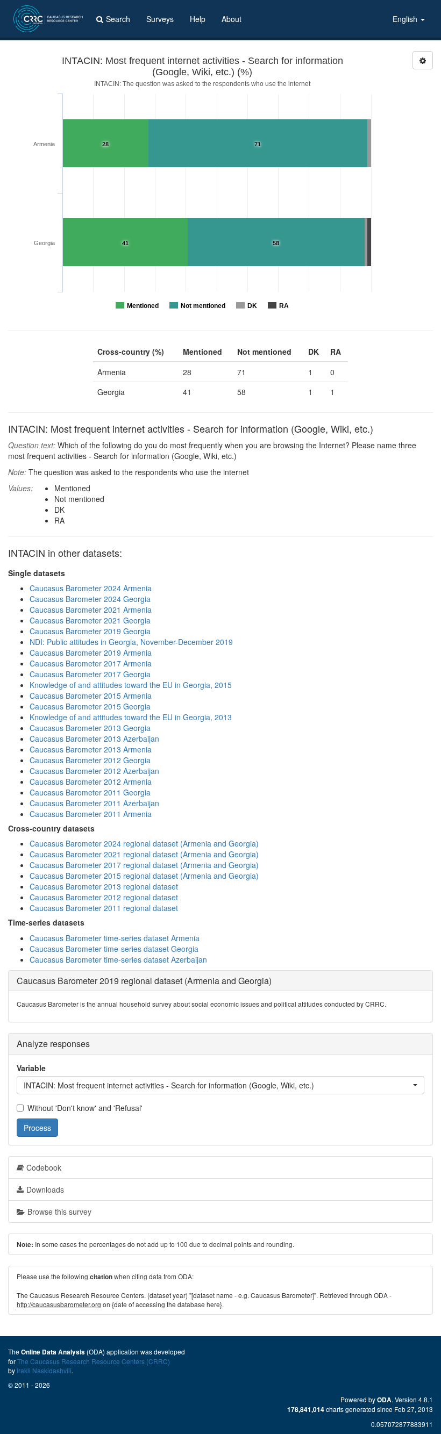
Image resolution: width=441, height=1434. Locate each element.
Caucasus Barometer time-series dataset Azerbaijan (118, 959)
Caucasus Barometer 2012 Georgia (90, 760)
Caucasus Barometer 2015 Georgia (90, 706)
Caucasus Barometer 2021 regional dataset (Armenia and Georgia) (144, 854)
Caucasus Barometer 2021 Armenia (91, 609)
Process (37, 1127)
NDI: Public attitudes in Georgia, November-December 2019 (131, 641)
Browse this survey (59, 1211)
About (231, 18)
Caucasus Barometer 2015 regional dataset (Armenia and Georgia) (144, 875)
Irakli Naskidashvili (44, 1370)
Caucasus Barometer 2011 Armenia (91, 813)
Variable (31, 1068)
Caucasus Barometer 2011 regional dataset (104, 907)
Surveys (160, 18)
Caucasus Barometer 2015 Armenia (91, 695)
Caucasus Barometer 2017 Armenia (91, 663)
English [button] (406, 18)
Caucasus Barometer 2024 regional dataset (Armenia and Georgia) (144, 843)
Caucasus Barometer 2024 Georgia (90, 598)
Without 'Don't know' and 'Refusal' (85, 1107)
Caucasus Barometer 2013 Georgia (90, 727)
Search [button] (118, 18)
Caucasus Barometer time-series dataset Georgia (114, 948)
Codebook (43, 1167)
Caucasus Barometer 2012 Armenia (91, 781)
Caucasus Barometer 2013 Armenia (91, 749)
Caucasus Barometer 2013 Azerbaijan (94, 738)
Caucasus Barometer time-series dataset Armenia (115, 938)
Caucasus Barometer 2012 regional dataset (104, 897)
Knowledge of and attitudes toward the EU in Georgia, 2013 (131, 717)
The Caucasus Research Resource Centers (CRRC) (93, 1361)
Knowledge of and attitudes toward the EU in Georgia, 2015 (131, 684)
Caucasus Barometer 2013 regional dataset (104, 886)
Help (197, 18)
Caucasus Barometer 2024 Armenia (91, 588)
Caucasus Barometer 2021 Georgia (90, 620)
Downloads (45, 1189)
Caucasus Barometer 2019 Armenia (91, 652)
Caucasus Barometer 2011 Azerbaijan (94, 803)
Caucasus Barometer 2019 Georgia (90, 631)
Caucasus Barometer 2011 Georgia (90, 792)
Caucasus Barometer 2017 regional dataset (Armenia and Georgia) (144, 864)
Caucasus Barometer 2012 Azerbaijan (94, 770)
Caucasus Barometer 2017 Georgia (90, 674)
